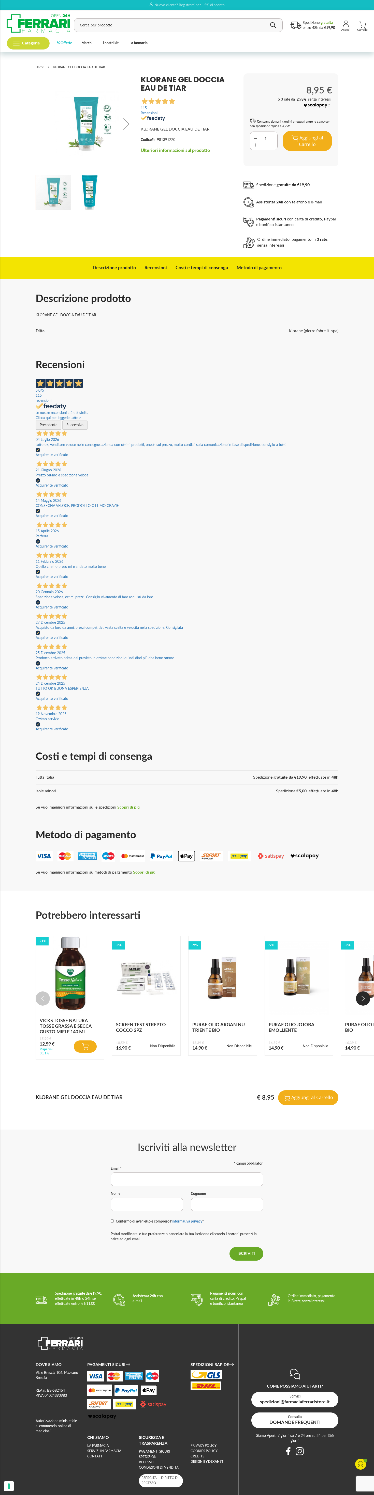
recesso (146, 1462)
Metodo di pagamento (259, 268)
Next (363, 998)
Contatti (95, 1456)
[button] (126, 123)
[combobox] (178, 25)
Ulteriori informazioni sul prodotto (175, 150)
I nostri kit (111, 43)
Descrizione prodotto (114, 268)
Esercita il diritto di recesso (160, 1480)
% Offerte (64, 43)
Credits (197, 1456)
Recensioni (156, 268)
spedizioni (148, 1457)
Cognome (198, 1194)
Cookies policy (204, 1451)
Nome (115, 1194)
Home (40, 67)
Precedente (48, 425)
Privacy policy (204, 1446)
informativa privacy (187, 1221)
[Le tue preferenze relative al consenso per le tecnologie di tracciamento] (9, 1486)
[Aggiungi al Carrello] (85, 1046)
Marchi (87, 43)
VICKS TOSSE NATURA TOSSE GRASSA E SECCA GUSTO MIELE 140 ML (66, 1026)
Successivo (74, 425)
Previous (43, 998)
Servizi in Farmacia (104, 1451)
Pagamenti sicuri (154, 1451)
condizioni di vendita (159, 1467)
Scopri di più (128, 807)
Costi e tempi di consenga (202, 268)
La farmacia (139, 43)
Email (116, 1168)
